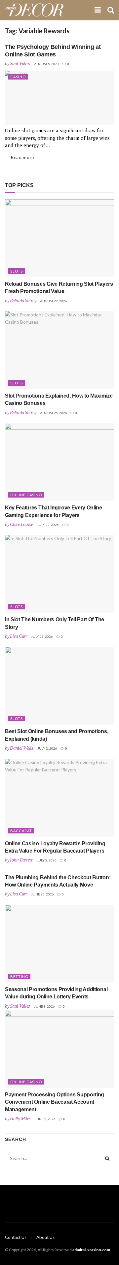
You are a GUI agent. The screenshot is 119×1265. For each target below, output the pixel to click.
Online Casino (26, 495)
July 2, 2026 (47, 748)
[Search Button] (107, 1158)
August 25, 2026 (53, 413)
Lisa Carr (18, 636)
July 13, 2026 (42, 636)
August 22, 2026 (53, 301)
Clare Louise (21, 524)
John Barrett (21, 860)
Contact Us (15, 1237)
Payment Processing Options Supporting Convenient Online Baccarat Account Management (54, 1102)
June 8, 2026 (44, 1006)
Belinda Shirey (23, 300)
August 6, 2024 (46, 64)
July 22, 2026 (48, 525)
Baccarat (21, 830)
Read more (22, 157)
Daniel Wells (21, 748)
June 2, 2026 (45, 1119)
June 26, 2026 (42, 894)
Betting (19, 976)
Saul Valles (20, 63)
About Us (45, 1237)
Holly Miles (20, 1118)
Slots (16, 271)
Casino (18, 77)
